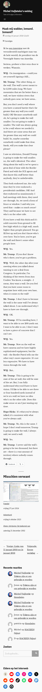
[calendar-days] (3, 35)
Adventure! (7, 515)
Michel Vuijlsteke (22, 573)
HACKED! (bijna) (27, 638)
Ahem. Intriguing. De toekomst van (16, 526)
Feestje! (6, 503)
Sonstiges (8, 41)
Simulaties (19, 597)
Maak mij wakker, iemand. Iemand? (17, 30)
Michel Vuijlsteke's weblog (17, 11)
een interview (15, 48)
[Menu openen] (4, 19)
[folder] (3, 40)
